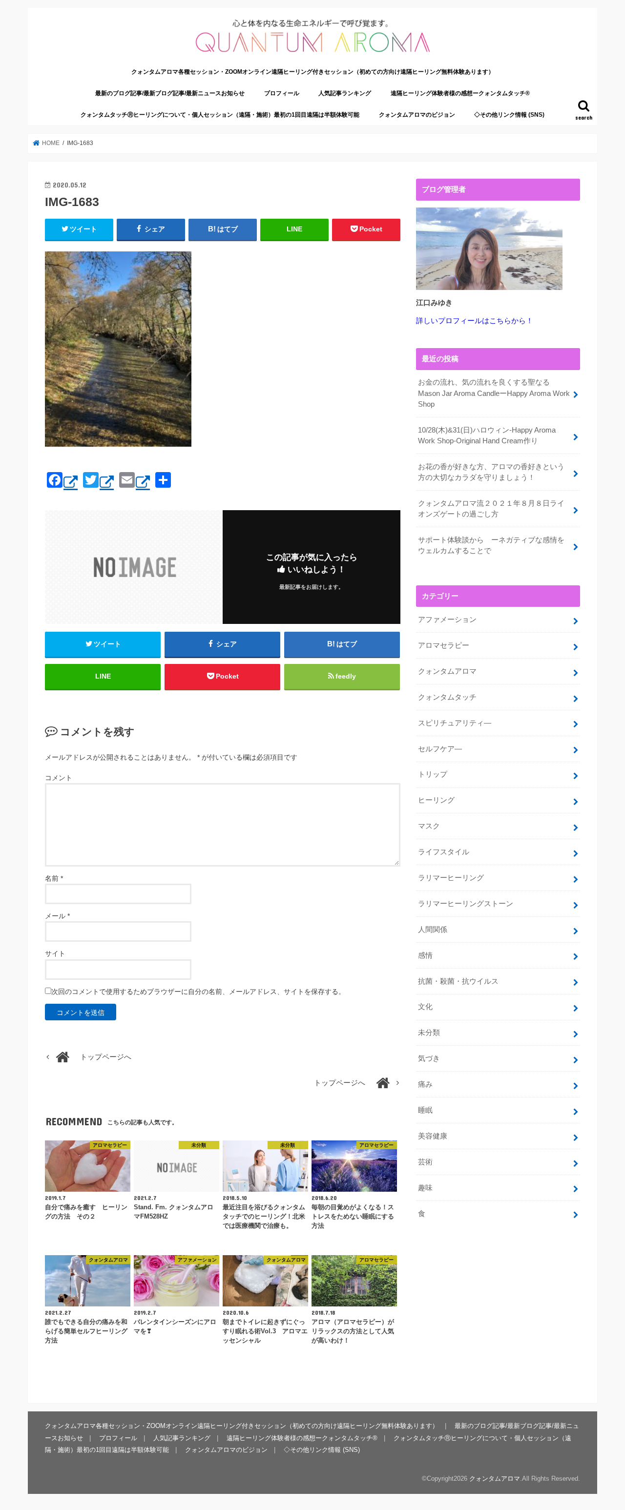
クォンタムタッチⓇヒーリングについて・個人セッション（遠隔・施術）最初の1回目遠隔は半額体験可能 (220, 114)
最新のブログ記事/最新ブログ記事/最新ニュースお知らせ (170, 93)
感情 (425, 955)
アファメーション (447, 619)
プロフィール (281, 93)
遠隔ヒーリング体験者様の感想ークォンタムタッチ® (460, 93)
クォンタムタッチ (447, 697)
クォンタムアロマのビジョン (417, 114)
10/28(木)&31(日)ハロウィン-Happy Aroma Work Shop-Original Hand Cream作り (487, 435)
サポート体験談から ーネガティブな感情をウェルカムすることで (491, 545)
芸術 (425, 1162)
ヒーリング (436, 800)
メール (57, 916)
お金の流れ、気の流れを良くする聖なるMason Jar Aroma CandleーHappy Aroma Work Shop (494, 393)
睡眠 (425, 1110)
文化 (425, 1007)
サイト (55, 953)
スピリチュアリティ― (454, 723)
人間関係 (432, 929)
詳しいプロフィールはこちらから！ (474, 321)
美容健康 (432, 1136)
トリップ (432, 774)
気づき (429, 1058)
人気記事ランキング (344, 93)
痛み (425, 1084)
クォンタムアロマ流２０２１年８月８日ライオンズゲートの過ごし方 (491, 508)
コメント (58, 778)
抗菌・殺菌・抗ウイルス (458, 981)
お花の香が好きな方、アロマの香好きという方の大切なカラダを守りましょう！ (491, 472)
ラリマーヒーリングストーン (465, 904)
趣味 (425, 1188)
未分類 (429, 1032)
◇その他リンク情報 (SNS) (509, 114)
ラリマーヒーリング (451, 878)
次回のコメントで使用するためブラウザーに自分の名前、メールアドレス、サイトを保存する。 (198, 991)
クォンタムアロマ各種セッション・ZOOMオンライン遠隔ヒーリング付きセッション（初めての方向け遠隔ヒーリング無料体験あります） (312, 71)
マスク (429, 826)
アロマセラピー (443, 645)
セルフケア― (440, 749)
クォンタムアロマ (447, 671)
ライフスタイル (443, 852)
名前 (54, 878)
